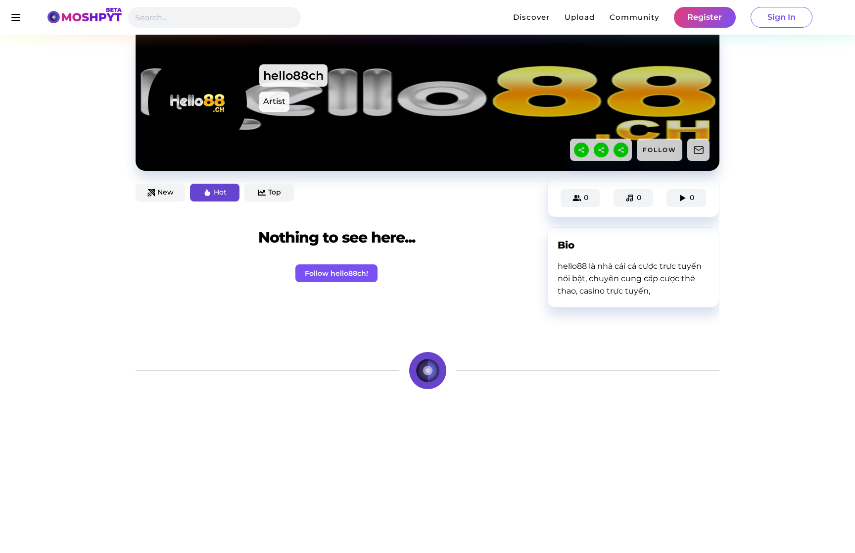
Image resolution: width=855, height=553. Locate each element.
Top (274, 192)
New (165, 192)
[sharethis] (581, 150)
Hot (220, 192)
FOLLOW (659, 149)
